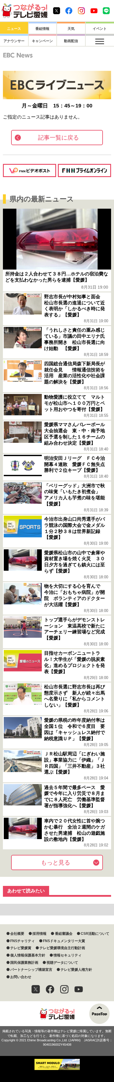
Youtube (94, 10)
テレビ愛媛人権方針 (76, 970)
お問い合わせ (20, 977)
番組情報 (42, 28)
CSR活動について (95, 934)
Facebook (68, 10)
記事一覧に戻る (58, 137)
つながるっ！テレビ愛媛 (57, 1013)
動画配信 (71, 41)
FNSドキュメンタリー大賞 (64, 941)
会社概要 (17, 934)
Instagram (81, 10)
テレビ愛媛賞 (20, 948)
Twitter (56, 10)
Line (106, 10)
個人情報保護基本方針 (27, 955)
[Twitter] (35, 989)
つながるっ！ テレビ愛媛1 (24, 10)
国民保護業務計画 (24, 963)
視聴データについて (62, 963)
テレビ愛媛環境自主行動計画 (62, 948)
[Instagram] (64, 989)
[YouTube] (78, 989)
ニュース (14, 28)
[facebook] (50, 989)
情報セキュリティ (67, 955)
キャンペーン (42, 41)
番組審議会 (63, 934)
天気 (71, 28)
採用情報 (39, 934)
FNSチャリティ (22, 941)
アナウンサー (14, 41)
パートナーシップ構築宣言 (31, 970)
